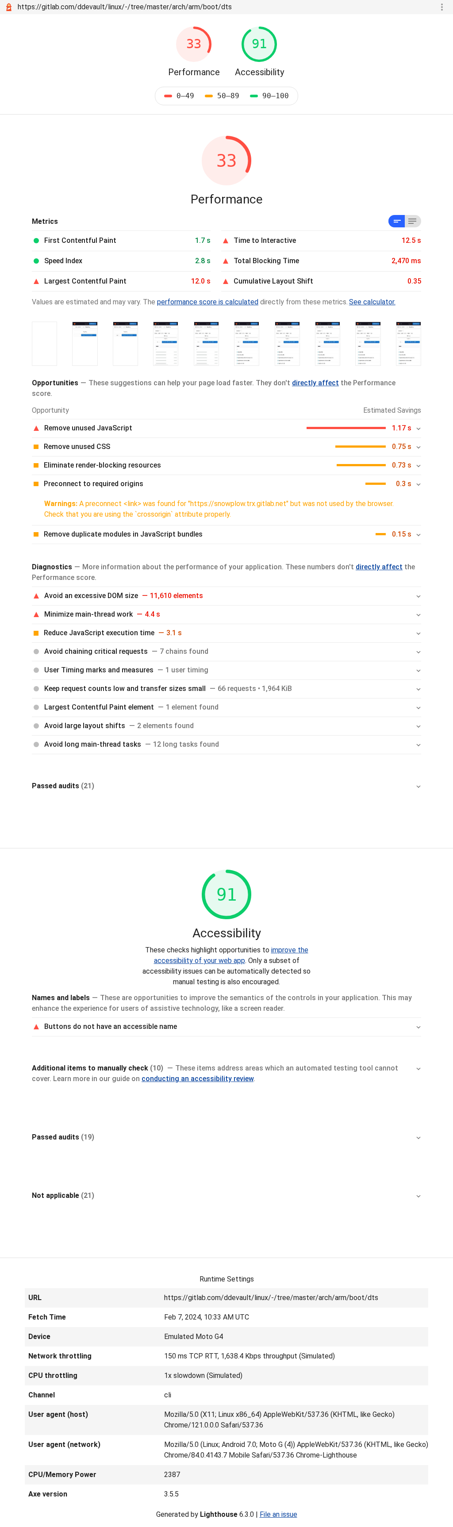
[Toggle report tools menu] (442, 7)
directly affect (315, 383)
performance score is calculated (207, 302)
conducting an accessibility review (197, 1078)
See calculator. (372, 302)
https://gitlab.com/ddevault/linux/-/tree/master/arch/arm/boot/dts (125, 7)
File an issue (278, 1514)
